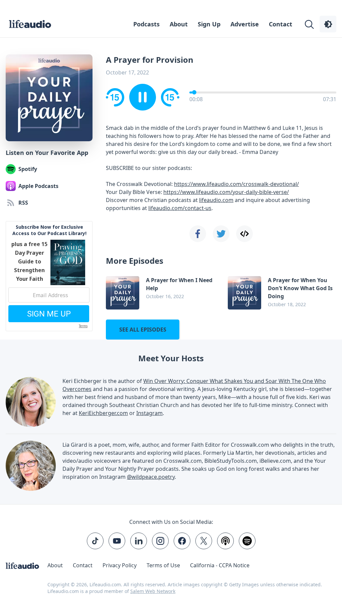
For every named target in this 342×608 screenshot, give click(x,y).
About (179, 24)
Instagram (149, 413)
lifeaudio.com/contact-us (179, 208)
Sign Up (209, 24)
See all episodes (142, 329)
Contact (280, 24)
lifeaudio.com (216, 200)
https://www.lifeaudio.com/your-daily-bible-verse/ (226, 192)
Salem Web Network (152, 591)
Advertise (244, 24)
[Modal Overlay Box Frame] (49, 276)
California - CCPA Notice (219, 565)
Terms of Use (163, 565)
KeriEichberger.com (103, 413)
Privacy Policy (120, 565)
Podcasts (146, 24)
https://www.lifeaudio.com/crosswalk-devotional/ (236, 184)
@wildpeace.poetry (151, 476)
